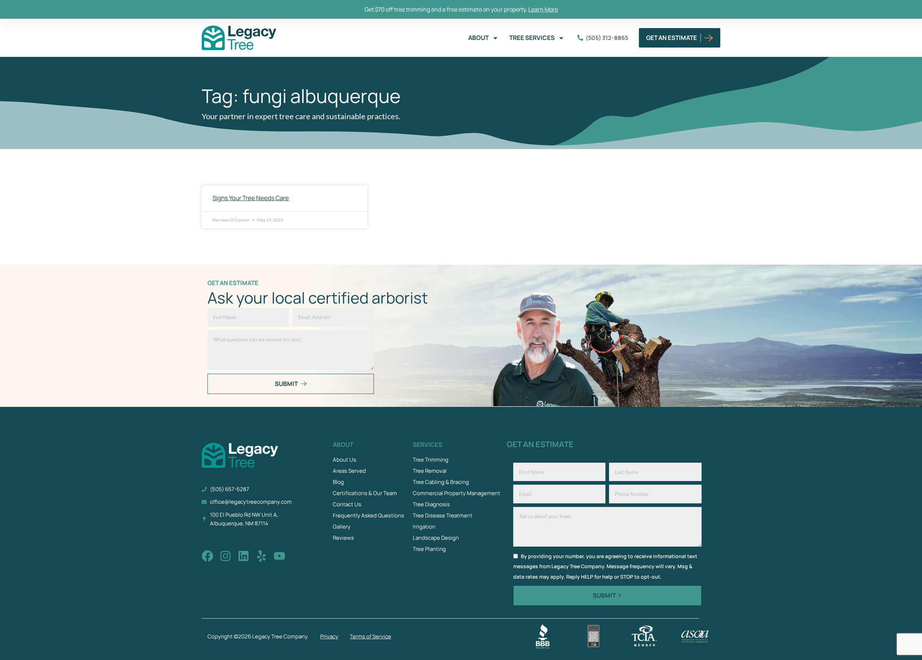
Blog (338, 482)
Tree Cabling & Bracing (441, 482)
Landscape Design (436, 538)
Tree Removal (430, 471)
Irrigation (424, 526)
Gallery (341, 526)
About (478, 37)
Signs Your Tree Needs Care (250, 198)
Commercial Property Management (456, 493)
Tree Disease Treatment (443, 515)
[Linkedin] (243, 556)
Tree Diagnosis (431, 504)
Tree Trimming (430, 459)
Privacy (329, 636)
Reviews (343, 538)
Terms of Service (370, 636)
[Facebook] (207, 556)
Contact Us (347, 504)
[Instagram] (225, 556)
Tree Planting (429, 549)
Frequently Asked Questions (368, 515)
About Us (344, 459)
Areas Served (349, 471)
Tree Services (532, 37)
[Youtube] (279, 556)
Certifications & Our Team (365, 493)
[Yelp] (261, 556)
